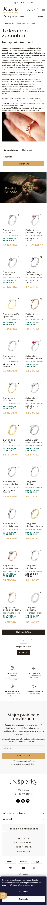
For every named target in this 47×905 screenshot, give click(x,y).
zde (32, 885)
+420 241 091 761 (25, 3)
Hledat (40, 16)
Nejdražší (8, 157)
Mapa (28, 847)
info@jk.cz (24, 790)
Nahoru (25, 652)
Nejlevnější (27, 150)
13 (31, 640)
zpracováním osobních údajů (23, 764)
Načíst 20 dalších (23, 632)
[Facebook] (18, 801)
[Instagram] (23, 801)
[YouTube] (28, 801)
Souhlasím (23, 899)
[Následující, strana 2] (23, 640)
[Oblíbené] (33, 9)
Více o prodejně (23, 851)
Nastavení (23, 891)
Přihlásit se (23, 756)
